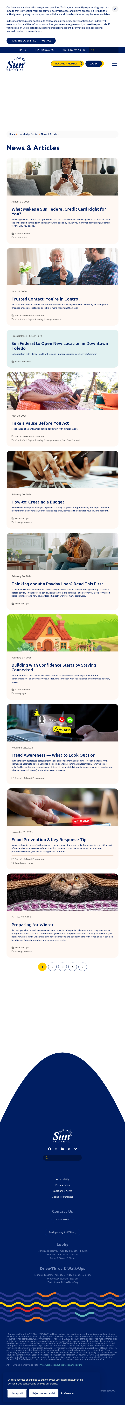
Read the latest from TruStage (31, 40)
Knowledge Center (28, 134)
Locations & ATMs (44, 50)
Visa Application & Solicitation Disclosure (61, 1364)
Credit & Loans (22, 233)
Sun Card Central (71, 440)
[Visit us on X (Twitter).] (69, 1149)
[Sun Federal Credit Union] (17, 63)
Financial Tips (22, 518)
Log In (93, 63)
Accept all (17, 1393)
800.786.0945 (62, 1219)
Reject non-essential (43, 1393)
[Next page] (82, 967)
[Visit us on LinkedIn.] (62, 1149)
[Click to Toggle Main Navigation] (114, 64)
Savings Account (52, 319)
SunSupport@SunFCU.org (62, 1232)
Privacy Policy (62, 1185)
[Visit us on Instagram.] (56, 1149)
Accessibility (62, 1179)
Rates (23, 50)
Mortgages (20, 693)
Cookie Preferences (62, 1196)
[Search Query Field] (91, 50)
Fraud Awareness (24, 863)
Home (12, 134)
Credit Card (21, 237)
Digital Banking (35, 319)
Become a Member (66, 63)
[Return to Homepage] (62, 1135)
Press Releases (23, 361)
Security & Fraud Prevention (29, 315)
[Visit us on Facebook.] (49, 1149)
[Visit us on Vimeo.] (75, 1149)
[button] (115, 9)
